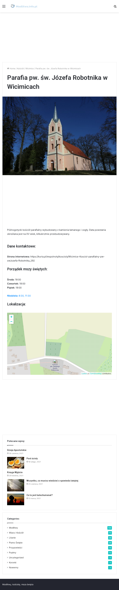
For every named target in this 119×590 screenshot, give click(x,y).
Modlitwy (13, 527)
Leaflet (84, 373)
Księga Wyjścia (14, 472)
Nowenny (13, 567)
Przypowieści (15, 547)
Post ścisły (32, 458)
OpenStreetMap (96, 373)
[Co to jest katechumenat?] (15, 499)
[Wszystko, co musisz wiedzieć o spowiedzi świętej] (15, 485)
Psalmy (12, 552)
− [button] (11, 321)
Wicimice (29, 68)
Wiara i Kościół (16, 532)
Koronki (12, 562)
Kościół (20, 68)
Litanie (12, 537)
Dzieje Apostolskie (16, 450)
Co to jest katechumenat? (39, 495)
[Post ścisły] (15, 463)
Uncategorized (16, 557)
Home (12, 68)
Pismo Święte (15, 542)
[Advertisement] (59, 37)
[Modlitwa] (24, 6)
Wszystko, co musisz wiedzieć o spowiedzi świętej (52, 480)
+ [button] (11, 317)
